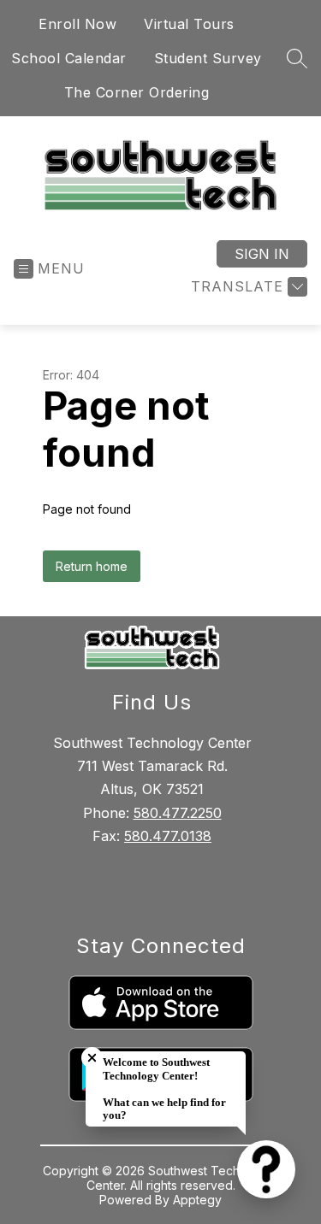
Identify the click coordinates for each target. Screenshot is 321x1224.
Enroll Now (77, 23)
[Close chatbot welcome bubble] (92, 1057)
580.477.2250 (178, 812)
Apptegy (197, 1199)
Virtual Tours (189, 23)
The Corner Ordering (137, 92)
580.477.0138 (167, 835)
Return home (92, 566)
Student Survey (208, 58)
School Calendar (69, 58)
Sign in (262, 253)
